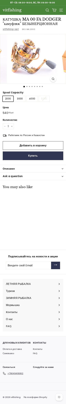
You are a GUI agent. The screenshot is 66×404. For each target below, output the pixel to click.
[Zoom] (53, 79)
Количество (10, 120)
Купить (33, 156)
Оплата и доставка (12, 349)
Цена (6, 107)
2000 (8, 98)
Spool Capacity (13, 92)
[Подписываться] (55, 265)
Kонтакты (37, 349)
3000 (20, 98)
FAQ (35, 353)
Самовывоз (8, 353)
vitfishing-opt (11, 29)
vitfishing (12, 10)
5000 (44, 98)
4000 (32, 98)
